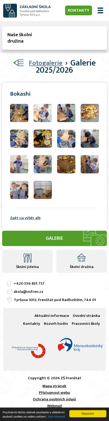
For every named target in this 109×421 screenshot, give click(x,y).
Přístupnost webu (54, 392)
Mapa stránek (54, 386)
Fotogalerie (45, 63)
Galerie (54, 238)
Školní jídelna (27, 267)
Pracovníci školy (86, 323)
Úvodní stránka (86, 315)
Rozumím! (88, 413)
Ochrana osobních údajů (54, 399)
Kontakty (78, 10)
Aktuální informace (51, 315)
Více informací (56, 416)
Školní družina (81, 267)
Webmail (54, 406)
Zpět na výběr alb (25, 218)
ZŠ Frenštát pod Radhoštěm (27, 10)
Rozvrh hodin (56, 323)
